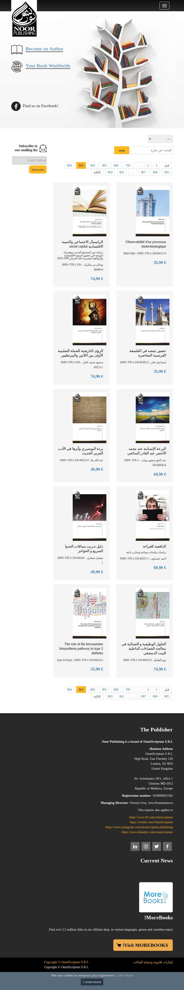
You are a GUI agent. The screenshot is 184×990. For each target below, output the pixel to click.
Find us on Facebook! (40, 106)
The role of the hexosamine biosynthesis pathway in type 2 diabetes (81, 648)
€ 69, (160, 474)
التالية (97, 172)
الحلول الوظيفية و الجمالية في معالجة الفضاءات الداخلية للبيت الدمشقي (144, 648)
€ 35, (160, 262)
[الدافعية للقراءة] (152, 515)
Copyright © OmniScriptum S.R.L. (66, 962)
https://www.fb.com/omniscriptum (151, 817)
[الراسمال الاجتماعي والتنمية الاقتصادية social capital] (89, 210)
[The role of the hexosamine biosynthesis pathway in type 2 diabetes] (89, 613)
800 (116, 165)
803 (81, 165)
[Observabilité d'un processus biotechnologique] (152, 210)
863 (110, 172)
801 (104, 165)
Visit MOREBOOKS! (145, 945)
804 (69, 165)
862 (121, 172)
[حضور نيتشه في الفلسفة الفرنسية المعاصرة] (152, 319)
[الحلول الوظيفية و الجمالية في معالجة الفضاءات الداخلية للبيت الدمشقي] (152, 613)
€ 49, (97, 469)
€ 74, (97, 278)
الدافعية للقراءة (154, 546)
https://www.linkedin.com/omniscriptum (147, 832)
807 (143, 172)
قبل (166, 165)
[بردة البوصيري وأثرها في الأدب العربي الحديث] (89, 417)
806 (155, 172)
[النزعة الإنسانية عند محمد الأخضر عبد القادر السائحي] (152, 417)
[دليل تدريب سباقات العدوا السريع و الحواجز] (89, 515)
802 (92, 165)
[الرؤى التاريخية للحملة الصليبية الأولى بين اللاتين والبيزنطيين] (89, 319)
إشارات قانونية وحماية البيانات (153, 962)
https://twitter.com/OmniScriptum (151, 822)
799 (127, 165)
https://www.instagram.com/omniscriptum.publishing (139, 827)
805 (166, 172)
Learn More (124, 975)
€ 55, (97, 669)
